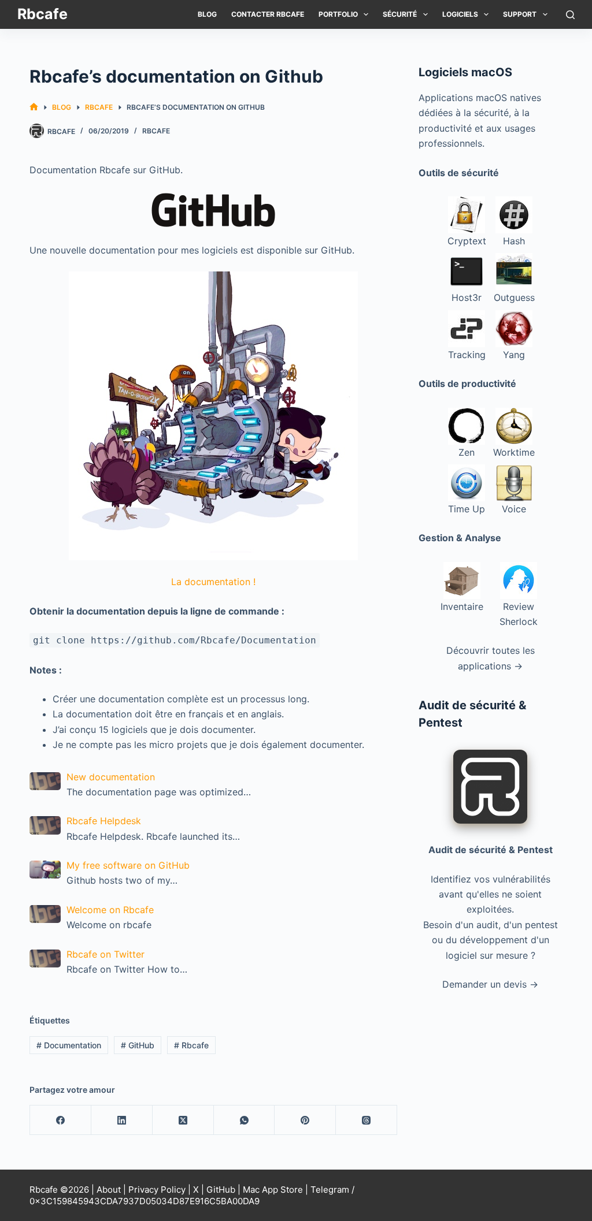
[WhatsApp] (244, 1120)
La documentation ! (213, 581)
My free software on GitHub (128, 865)
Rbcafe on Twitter (105, 954)
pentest (541, 924)
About (109, 1189)
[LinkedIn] (122, 1120)
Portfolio (338, 14)
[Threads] (366, 1120)
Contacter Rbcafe (267, 14)
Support (519, 14)
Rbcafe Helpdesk (103, 821)
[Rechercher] (570, 14)
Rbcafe (42, 14)
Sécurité (400, 14)
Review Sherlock (519, 614)
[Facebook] (60, 1120)
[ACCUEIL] (33, 107)
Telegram (329, 1189)
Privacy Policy (157, 1189)
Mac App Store (273, 1189)
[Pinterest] (305, 1120)
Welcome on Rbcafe (110, 909)
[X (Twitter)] (183, 1120)
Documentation (68, 1045)
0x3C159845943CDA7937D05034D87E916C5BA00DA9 (144, 1201)
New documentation (110, 777)
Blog (207, 14)
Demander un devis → (490, 984)
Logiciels (460, 14)
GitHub (137, 1045)
